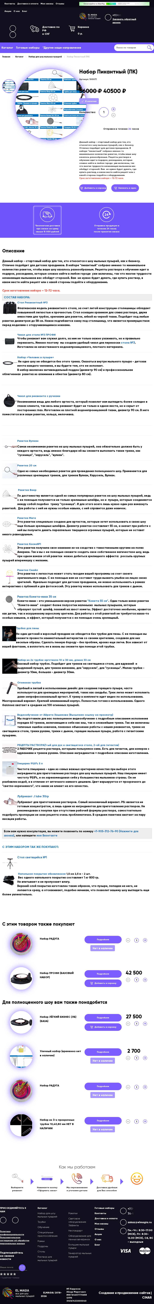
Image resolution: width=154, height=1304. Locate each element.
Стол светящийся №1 (32, 857)
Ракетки (72, 1213)
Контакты (10, 3)
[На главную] (89, 16)
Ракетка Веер (27, 490)
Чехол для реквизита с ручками (38, 396)
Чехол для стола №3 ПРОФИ (36, 334)
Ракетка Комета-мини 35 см (36, 596)
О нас (17, 11)
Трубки (42, 1221)
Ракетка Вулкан (27, 441)
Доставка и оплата (27, 3)
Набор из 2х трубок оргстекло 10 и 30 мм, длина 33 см (54, 660)
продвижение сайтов (133, 1293)
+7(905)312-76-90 (123, 15)
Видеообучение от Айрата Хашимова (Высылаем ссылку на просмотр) (65, 714)
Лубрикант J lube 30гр (33, 796)
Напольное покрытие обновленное (42, 873)
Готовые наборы (28, 47)
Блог (24, 11)
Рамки (41, 1241)
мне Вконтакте (47, 835)
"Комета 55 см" (97, 601)
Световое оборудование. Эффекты (77, 1222)
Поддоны (43, 1246)
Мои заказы (47, 3)
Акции (8, 11)
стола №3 (128, 342)
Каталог (7, 47)
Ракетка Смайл (27, 570)
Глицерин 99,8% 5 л (30, 763)
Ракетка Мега (26, 518)
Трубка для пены (28, 628)
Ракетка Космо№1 (29, 544)
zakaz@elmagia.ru (140, 1222)
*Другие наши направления (62, 47)
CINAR (147, 1297)
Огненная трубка (29, 682)
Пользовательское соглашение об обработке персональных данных (14, 1240)
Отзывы (60, 3)
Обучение (43, 1227)
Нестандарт (75, 1230)
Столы (41, 1251)
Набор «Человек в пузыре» (35, 357)
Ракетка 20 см (26, 465)
